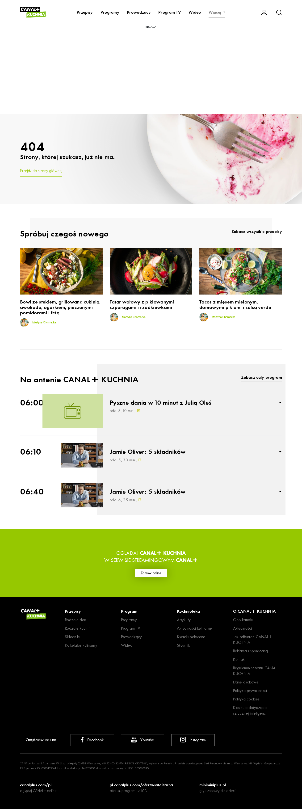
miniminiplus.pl (212, 785)
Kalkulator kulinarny (81, 645)
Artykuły (184, 619)
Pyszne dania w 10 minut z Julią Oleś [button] (161, 402)
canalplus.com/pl (35, 785)
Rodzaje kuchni (77, 628)
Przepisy (85, 12)
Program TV (169, 12)
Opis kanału (243, 619)
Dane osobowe (246, 682)
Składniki (72, 636)
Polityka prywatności (250, 690)
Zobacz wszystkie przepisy (256, 231)
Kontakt (239, 659)
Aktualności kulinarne (194, 628)
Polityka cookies (246, 699)
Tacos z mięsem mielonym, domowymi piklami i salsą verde (235, 304)
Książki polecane (191, 636)
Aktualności (242, 628)
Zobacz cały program (261, 377)
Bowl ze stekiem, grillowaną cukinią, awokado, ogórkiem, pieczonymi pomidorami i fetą (60, 307)
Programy (110, 12)
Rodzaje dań (75, 619)
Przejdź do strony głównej (41, 171)
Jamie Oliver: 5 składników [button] (148, 451)
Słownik (183, 645)
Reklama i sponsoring (250, 651)
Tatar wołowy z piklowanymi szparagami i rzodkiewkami (142, 304)
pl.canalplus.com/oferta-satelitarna (141, 785)
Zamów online (151, 573)
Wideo (195, 12)
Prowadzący (139, 12)
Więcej (215, 12)
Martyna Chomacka (44, 322)
